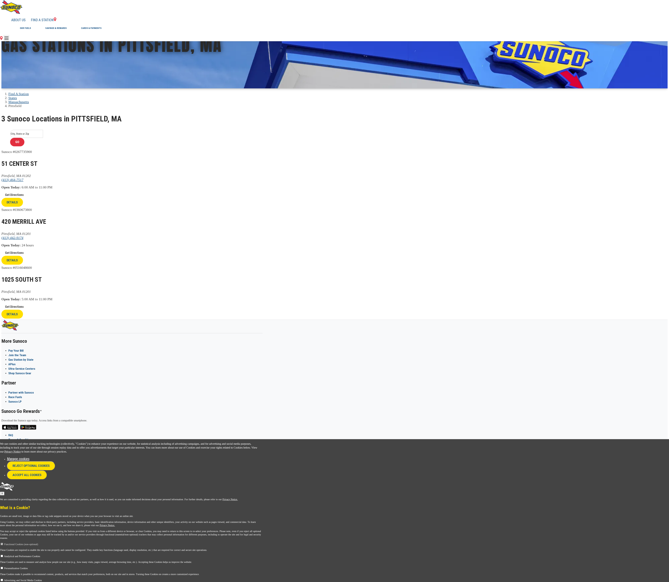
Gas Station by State (20, 359)
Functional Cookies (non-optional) (21, 544)
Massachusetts (18, 102)
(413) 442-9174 (12, 238)
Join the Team (17, 355)
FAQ (10, 435)
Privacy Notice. (230, 499)
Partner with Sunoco (21, 392)
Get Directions (14, 195)
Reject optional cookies (31, 466)
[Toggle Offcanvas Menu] (6, 38)
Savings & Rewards (56, 28)
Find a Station (42, 20)
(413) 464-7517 (12, 180)
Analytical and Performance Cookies (22, 556)
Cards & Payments (91, 28)
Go (17, 142)
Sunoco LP (15, 401)
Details (12, 202)
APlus (12, 364)
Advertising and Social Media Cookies (23, 580)
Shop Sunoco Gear (19, 373)
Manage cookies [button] (18, 459)
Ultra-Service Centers (21, 368)
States (12, 98)
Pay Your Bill (16, 350)
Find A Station (18, 94)
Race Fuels (15, 397)
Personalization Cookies (16, 568)
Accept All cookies (27, 475)
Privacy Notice (12, 451)
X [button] (2, 493)
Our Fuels (25, 28)
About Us (18, 20)
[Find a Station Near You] (1, 39)
